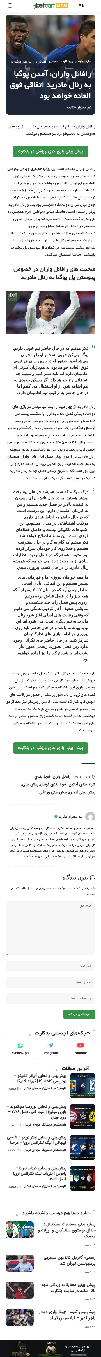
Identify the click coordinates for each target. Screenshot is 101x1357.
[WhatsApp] (20, 1049)
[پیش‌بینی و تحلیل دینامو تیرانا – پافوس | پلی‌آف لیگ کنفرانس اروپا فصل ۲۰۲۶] (82, 1178)
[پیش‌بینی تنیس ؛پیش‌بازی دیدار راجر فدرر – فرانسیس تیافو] (20, 1317)
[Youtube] (80, 1049)
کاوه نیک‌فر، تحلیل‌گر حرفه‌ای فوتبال (45, 1088)
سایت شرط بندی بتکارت (76, 61)
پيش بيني (30, 784)
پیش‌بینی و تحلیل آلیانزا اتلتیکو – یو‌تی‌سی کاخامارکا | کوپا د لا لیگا (40, 1078)
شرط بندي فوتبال (53, 784)
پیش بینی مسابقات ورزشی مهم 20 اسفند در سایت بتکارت (68, 1287)
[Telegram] (50, 1049)
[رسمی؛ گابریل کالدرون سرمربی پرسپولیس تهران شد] (20, 1263)
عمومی (53, 61)
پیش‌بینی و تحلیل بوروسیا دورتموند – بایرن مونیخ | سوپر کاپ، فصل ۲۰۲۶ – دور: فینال (36, 1112)
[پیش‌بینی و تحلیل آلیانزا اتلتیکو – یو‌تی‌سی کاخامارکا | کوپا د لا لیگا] (82, 1085)
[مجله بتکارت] (50, 6)
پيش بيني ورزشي (53, 792)
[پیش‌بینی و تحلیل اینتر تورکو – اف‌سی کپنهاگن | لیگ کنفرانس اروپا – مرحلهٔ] (82, 1147)
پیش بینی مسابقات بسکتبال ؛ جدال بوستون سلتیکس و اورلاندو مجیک (66, 1230)
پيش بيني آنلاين (82, 792)
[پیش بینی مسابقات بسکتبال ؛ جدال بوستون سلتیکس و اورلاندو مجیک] (20, 1229)
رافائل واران (61, 776)
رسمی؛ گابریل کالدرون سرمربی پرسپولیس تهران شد (69, 1260)
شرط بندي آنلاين (82, 784)
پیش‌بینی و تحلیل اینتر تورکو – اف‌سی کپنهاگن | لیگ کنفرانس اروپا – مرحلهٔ (36, 1140)
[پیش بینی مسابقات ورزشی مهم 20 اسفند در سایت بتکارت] (20, 1290)
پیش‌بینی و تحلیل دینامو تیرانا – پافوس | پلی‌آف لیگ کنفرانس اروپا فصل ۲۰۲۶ (39, 1173)
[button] (90, 6)
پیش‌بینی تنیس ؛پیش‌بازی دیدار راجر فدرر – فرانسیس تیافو (67, 1315)
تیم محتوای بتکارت (79, 107)
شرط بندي (43, 776)
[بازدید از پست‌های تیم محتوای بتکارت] (90, 817)
